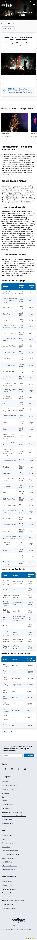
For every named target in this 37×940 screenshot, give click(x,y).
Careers (4, 801)
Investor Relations (7, 823)
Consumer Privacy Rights (10, 851)
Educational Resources (9, 866)
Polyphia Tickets (7, 885)
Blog (3, 797)
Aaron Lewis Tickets (8, 893)
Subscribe (29, 755)
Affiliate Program (7, 804)
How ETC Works (7, 862)
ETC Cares (5, 793)
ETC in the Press (7, 820)
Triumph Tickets (7, 881)
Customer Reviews (8, 789)
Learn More (28, 92)
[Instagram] (18, 769)
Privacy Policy (6, 847)
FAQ (3, 839)
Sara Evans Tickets (8, 897)
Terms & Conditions (8, 843)
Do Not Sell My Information (10, 854)
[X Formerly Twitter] (12, 769)
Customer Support (8, 835)
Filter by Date (7, 28)
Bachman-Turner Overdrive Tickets (13, 900)
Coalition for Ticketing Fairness (12, 812)
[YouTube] (25, 769)
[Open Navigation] (34, 5)
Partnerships (6, 808)
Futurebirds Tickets (8, 904)
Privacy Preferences (8, 869)
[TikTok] (31, 769)
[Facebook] (5, 769)
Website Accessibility (9, 858)
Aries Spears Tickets (8, 908)
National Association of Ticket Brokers (14, 816)
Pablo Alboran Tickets (9, 889)
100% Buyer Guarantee (9, 785)
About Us (5, 782)
